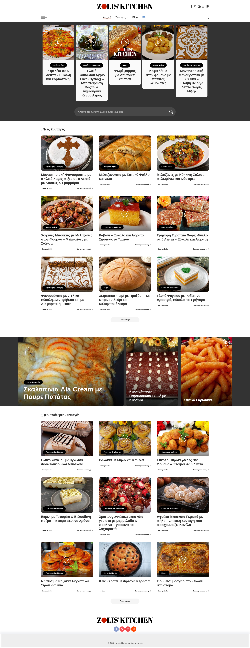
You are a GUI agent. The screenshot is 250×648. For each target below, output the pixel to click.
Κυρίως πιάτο (58, 65)
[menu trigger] (45, 17)
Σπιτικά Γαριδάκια (198, 400)
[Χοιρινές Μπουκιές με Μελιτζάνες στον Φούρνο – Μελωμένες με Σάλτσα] (67, 213)
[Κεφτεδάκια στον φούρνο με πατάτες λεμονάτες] (158, 42)
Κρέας (164, 573)
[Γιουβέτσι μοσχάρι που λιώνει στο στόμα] (183, 559)
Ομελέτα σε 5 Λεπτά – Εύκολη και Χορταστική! (58, 75)
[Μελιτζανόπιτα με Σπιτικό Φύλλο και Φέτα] (125, 153)
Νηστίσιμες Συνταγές (191, 65)
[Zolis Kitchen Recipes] (125, 6)
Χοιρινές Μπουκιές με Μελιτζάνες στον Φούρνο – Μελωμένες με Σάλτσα (66, 239)
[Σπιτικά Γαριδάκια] (206, 371)
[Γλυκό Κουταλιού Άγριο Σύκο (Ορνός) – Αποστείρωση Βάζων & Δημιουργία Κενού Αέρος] (92, 42)
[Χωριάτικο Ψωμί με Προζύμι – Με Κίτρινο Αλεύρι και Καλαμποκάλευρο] (125, 274)
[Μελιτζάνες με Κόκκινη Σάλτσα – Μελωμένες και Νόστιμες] (183, 153)
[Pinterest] (195, 6)
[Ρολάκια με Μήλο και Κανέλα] (125, 438)
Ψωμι (125, 65)
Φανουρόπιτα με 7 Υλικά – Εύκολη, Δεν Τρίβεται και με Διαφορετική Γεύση (62, 300)
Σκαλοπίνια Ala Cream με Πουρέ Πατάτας (63, 393)
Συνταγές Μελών (33, 382)
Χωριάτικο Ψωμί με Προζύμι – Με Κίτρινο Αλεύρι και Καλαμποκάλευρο (124, 300)
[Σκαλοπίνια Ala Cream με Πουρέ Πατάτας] (71, 371)
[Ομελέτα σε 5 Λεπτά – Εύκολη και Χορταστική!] (58, 42)
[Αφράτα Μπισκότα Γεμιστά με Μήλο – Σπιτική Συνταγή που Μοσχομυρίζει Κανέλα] (183, 494)
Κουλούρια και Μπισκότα (114, 508)
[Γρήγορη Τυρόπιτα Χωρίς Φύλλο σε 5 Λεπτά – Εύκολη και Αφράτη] (183, 213)
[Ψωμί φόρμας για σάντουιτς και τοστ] (125, 42)
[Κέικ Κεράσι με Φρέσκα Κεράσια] (125, 559)
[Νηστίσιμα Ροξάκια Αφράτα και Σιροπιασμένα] (67, 559)
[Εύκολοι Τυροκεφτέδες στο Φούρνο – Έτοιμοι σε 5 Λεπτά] (183, 438)
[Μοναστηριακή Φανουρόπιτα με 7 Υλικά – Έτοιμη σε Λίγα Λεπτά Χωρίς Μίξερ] (191, 42)
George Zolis (47, 188)
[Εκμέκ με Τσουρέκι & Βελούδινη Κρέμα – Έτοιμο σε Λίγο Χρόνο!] (67, 494)
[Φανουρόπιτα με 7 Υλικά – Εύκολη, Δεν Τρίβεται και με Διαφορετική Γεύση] (67, 274)
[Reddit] (203, 6)
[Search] (207, 17)
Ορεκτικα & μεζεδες (169, 452)
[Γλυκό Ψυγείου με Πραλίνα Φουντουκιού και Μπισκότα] (67, 438)
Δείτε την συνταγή (84, 188)
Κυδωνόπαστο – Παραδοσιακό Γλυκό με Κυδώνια (147, 396)
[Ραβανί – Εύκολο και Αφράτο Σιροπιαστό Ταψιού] (125, 213)
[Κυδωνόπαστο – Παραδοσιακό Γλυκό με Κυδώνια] (152, 371)
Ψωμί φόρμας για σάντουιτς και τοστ (125, 75)
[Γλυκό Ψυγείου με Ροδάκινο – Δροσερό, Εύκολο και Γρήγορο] (183, 274)
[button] (124, 105)
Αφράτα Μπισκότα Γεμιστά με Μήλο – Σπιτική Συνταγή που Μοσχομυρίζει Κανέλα (180, 521)
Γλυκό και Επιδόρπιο (91, 65)
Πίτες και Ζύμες (110, 166)
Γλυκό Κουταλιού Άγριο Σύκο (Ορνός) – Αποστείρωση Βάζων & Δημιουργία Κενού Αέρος (92, 83)
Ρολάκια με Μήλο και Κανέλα (121, 460)
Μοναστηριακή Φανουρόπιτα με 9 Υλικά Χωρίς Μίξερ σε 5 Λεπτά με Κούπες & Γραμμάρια (66, 179)
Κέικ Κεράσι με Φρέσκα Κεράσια (124, 581)
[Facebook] (191, 6)
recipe (27, 404)
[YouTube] (199, 6)
